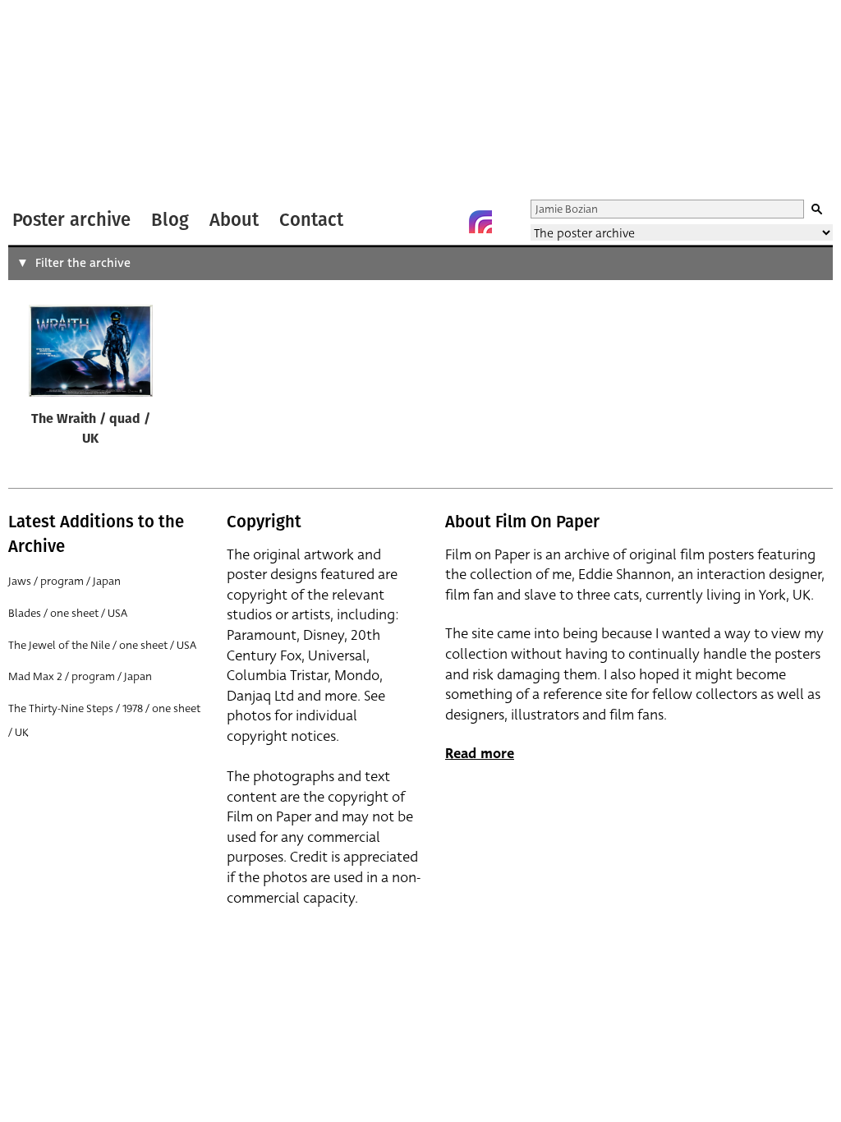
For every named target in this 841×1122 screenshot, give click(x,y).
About (234, 220)
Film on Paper (51, 101)
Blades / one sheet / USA (67, 613)
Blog (170, 220)
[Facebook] (447, 221)
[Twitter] (414, 221)
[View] (91, 354)
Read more (479, 753)
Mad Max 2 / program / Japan (80, 676)
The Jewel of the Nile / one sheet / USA (102, 645)
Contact (311, 220)
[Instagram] (480, 221)
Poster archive (71, 220)
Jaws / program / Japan (64, 581)
